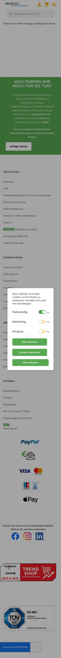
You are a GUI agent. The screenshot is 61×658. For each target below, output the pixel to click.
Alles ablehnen (30, 341)
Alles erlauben (30, 362)
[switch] (42, 312)
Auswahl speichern (29, 352)
